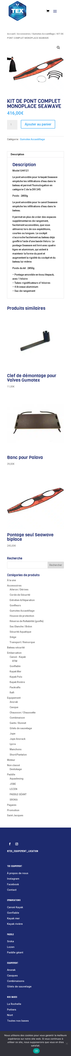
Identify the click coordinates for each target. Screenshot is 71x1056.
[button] (58, 47)
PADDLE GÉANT (18, 794)
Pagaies (11, 805)
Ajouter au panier (38, 124)
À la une (11, 580)
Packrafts (15, 687)
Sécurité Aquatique (20, 631)
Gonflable (15, 666)
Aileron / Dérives (19, 589)
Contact (12, 889)
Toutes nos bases (18, 1020)
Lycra (13, 744)
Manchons (16, 749)
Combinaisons (15, 981)
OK (36, 1050)
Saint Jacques (15, 815)
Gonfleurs (15, 605)
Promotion (13, 810)
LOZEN (13, 789)
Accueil (11, 34)
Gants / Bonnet (18, 723)
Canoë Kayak (15, 907)
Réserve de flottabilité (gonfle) (27, 621)
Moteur (11, 760)
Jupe (12, 733)
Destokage (16, 769)
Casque (14, 707)
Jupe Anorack (17, 739)
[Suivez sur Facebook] (10, 844)
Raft (12, 692)
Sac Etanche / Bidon (21, 626)
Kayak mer (13, 918)
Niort (10, 1015)
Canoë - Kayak (18, 657)
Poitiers (11, 1009)
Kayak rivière (15, 923)
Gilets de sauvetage (21, 728)
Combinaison (17, 717)
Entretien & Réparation (22, 600)
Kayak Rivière (17, 682)
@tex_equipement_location (22, 851)
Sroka (10, 941)
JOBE (13, 784)
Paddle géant (15, 952)
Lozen (10, 946)
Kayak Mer (15, 671)
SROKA (14, 799)
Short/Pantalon (18, 754)
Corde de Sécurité (20, 594)
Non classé (13, 765)
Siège (13, 637)
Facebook (13, 884)
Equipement (14, 697)
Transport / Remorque (22, 642)
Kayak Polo (16, 676)
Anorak (14, 702)
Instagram (13, 878)
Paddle (11, 774)
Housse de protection (22, 616)
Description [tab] (17, 154)
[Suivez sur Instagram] (16, 844)
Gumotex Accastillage (43, 34)
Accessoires (23, 34)
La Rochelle (14, 1003)
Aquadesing (16, 778)
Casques (12, 975)
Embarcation (14, 652)
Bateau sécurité (16, 647)
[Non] (66, 1043)
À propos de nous (17, 873)
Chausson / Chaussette (23, 712)
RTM (14, 661)
